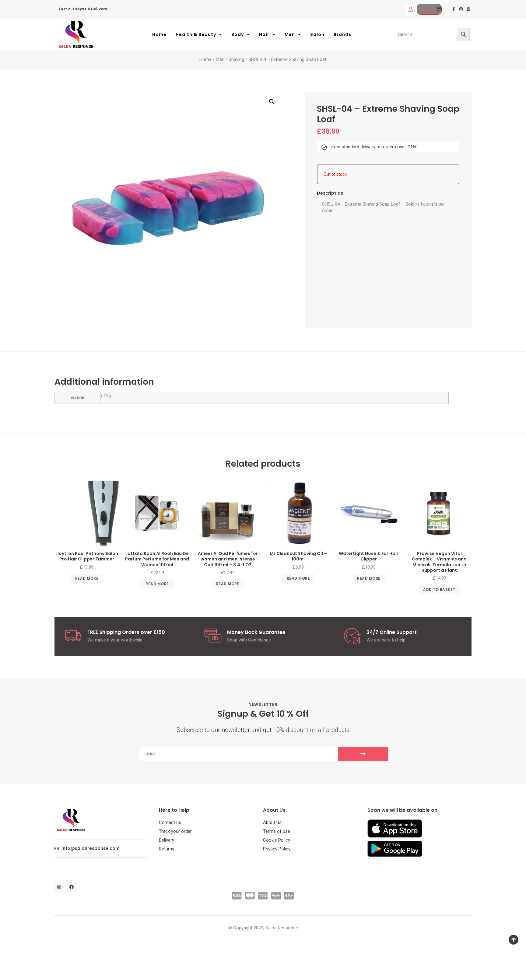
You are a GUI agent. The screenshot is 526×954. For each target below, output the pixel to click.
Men (290, 34)
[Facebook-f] (454, 9)
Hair (264, 34)
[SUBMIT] (363, 754)
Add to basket (439, 589)
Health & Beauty (196, 34)
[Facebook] (71, 887)
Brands (342, 34)
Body (237, 34)
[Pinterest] (469, 9)
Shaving (236, 59)
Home (159, 34)
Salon (317, 34)
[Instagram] (461, 9)
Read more (87, 578)
